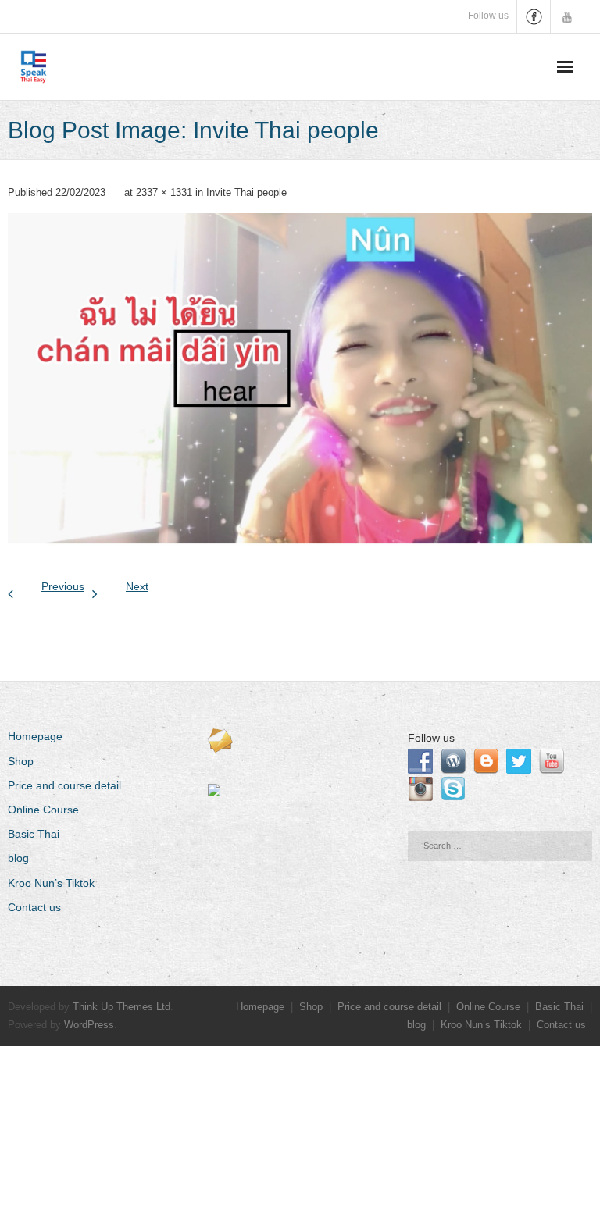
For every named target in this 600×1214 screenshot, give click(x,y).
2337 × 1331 (164, 192)
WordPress (89, 1025)
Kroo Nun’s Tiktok (51, 883)
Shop (21, 761)
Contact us (34, 907)
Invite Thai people (246, 192)
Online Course (43, 809)
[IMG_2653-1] (300, 379)
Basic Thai (33, 834)
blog (18, 858)
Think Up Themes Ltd (121, 1007)
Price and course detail (64, 785)
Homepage (35, 736)
